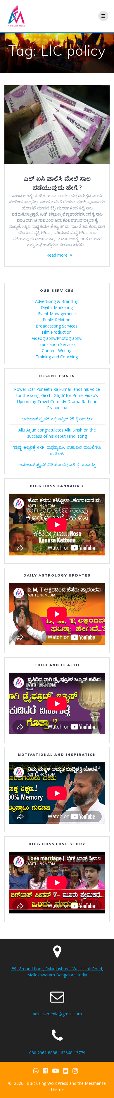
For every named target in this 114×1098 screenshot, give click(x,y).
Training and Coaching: (57, 356)
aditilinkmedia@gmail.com (57, 1014)
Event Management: (57, 313)
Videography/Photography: (57, 338)
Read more (57, 255)
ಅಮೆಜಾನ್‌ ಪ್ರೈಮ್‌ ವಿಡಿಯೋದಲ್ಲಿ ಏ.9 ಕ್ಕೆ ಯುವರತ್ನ (57, 464)
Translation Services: (57, 344)
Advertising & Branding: (57, 301)
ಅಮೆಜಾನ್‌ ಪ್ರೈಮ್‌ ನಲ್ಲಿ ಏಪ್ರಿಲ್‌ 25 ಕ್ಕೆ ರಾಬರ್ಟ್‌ (57, 419)
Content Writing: (57, 350)
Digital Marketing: (57, 307)
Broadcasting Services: (57, 326)
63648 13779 (73, 1053)
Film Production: (57, 332)
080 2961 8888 (43, 1053)
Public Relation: (57, 320)
